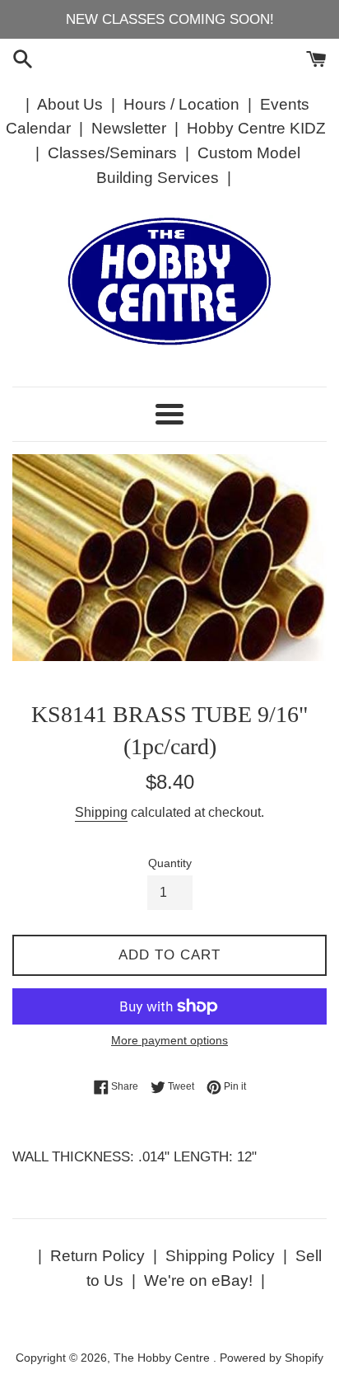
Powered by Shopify (271, 1358)
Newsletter (128, 128)
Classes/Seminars (112, 153)
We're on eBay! (198, 1280)
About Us (70, 104)
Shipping (101, 812)
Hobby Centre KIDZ (256, 128)
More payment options (169, 1040)
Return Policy (97, 1255)
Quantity (170, 863)
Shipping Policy (220, 1255)
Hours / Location (181, 104)
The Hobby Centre (163, 1358)
